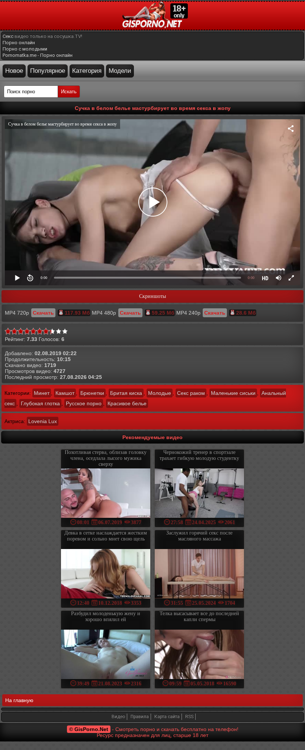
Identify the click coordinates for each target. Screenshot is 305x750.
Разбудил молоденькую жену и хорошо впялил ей (105, 616)
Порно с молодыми (25, 49)
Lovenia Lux (42, 421)
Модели (120, 70)
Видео (118, 716)
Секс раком (191, 393)
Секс (8, 36)
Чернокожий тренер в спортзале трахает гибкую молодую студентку (199, 455)
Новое (14, 70)
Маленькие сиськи (233, 393)
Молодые (159, 393)
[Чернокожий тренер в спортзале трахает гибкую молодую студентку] (199, 493)
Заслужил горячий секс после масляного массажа (199, 536)
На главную (19, 700)
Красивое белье (127, 403)
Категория (87, 70)
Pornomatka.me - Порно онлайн (38, 55)
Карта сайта (167, 716)
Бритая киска (126, 393)
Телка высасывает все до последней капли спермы (199, 616)
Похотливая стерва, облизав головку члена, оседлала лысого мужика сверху (106, 458)
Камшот (64, 393)
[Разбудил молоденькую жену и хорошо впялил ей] (105, 655)
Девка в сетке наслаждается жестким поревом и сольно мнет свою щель (105, 536)
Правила (140, 716)
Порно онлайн (19, 42)
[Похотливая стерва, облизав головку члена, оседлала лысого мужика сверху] (105, 493)
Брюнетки (92, 393)
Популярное (47, 70)
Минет (41, 393)
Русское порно (84, 403)
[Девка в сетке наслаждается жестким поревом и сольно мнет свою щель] (105, 574)
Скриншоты (152, 296)
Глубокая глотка (40, 403)
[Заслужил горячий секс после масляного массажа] (199, 574)
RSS (189, 716)
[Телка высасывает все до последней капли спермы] (199, 655)
